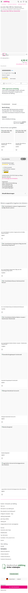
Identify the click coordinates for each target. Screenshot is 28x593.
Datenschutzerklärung (11, 183)
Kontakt (2, 546)
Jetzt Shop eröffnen (5, 519)
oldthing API (3, 521)
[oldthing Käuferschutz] (14, 566)
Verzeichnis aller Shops (6, 530)
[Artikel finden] (18, 1)
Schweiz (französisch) (5, 556)
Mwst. (26, 62)
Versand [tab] (14, 104)
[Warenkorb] (26, 1)
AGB (3, 183)
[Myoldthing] (21, 1)
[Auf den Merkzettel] (21, 83)
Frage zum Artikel (8, 83)
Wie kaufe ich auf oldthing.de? (7, 508)
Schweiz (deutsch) (4, 554)
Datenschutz (3, 590)
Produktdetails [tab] (6, 104)
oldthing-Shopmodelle (5, 516)
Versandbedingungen (7, 186)
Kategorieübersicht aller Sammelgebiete (9, 524)
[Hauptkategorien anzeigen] (1, 1)
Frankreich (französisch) (6, 559)
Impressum (5, 181)
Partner (2, 540)
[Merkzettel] (23, 1)
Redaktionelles (4, 532)
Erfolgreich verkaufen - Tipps (7, 513)
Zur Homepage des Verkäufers (10, 178)
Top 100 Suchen (4, 535)
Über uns (3, 506)
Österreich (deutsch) (5, 551)
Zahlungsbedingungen (7, 187)
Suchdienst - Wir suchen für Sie (7, 537)
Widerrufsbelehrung (7, 184)
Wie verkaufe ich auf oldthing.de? (8, 511)
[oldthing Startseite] (6, 1)
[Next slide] (26, 54)
